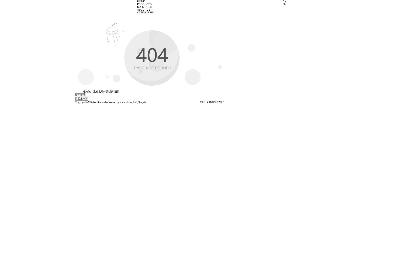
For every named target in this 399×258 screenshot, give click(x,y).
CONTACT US (145, 12)
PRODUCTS (144, 4)
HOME (141, 1)
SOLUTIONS (144, 7)
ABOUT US (143, 9)
